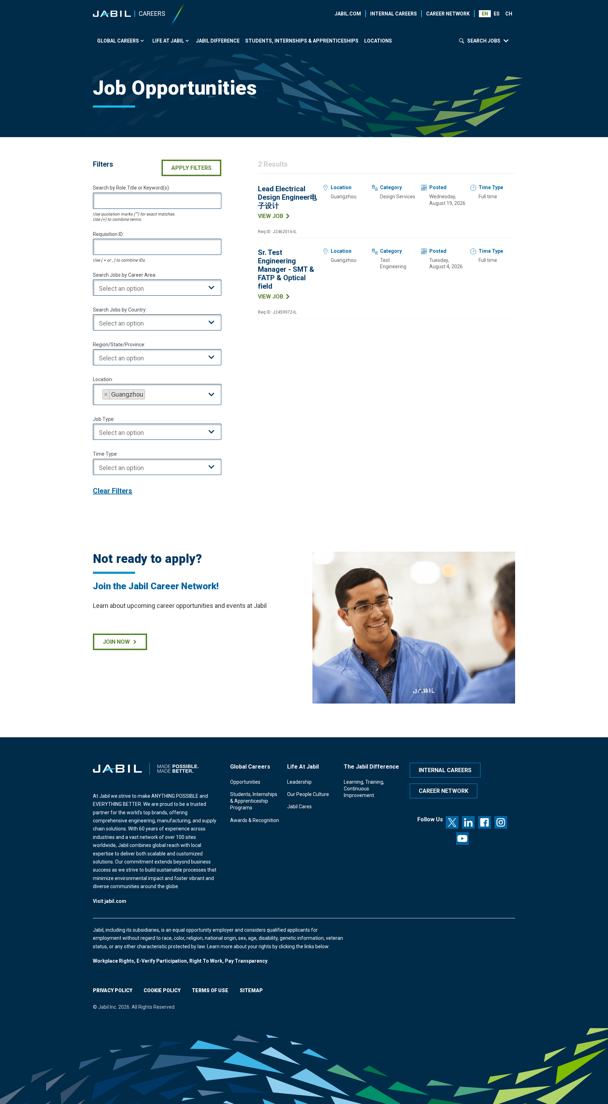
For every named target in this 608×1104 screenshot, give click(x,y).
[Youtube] (462, 839)
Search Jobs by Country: (120, 310)
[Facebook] (484, 822)
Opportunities (245, 782)
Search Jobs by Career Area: (124, 275)
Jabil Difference (218, 41)
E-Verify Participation (162, 961)
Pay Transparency (246, 961)
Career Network (448, 14)
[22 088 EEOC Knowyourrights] (136, 961)
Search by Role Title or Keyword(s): (131, 188)
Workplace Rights (113, 961)
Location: (103, 379)
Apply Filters (191, 168)
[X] (452, 822)
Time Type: (105, 454)
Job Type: (104, 419)
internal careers (445, 770)
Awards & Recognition (254, 820)
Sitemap (251, 990)
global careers (118, 40)
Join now (116, 641)
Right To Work (205, 961)
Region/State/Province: (119, 344)
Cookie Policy (162, 990)
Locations (378, 41)
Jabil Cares (299, 806)
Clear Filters (112, 491)
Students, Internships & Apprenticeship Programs (253, 801)
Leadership (299, 782)
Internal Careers (393, 14)
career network (443, 791)
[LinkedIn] (468, 822)
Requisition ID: (108, 234)
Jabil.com (348, 14)
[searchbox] (163, 289)
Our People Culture (308, 794)
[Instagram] (501, 822)
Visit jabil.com (109, 901)
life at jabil (168, 40)
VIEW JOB (270, 216)
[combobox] (157, 288)
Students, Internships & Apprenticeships (302, 41)
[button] (497, 13)
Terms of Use (210, 990)
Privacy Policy (112, 990)
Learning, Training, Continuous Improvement (364, 788)
